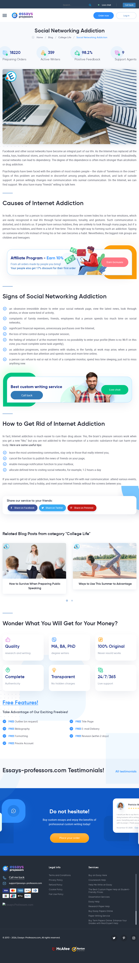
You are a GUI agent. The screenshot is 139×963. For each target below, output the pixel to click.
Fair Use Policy (56, 894)
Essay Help (94, 901)
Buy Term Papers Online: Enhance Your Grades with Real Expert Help (107, 921)
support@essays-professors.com (25, 883)
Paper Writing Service (99, 916)
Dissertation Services (99, 897)
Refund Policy (55, 884)
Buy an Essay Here (97, 875)
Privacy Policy (56, 880)
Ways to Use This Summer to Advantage (105, 584)
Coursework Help (97, 880)
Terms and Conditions (60, 875)
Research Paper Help (99, 906)
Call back (129, 5)
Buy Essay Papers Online (100, 911)
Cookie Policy (56, 889)
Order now (103, 15)
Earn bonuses (115, 262)
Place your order (69, 837)
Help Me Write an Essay (100, 884)
